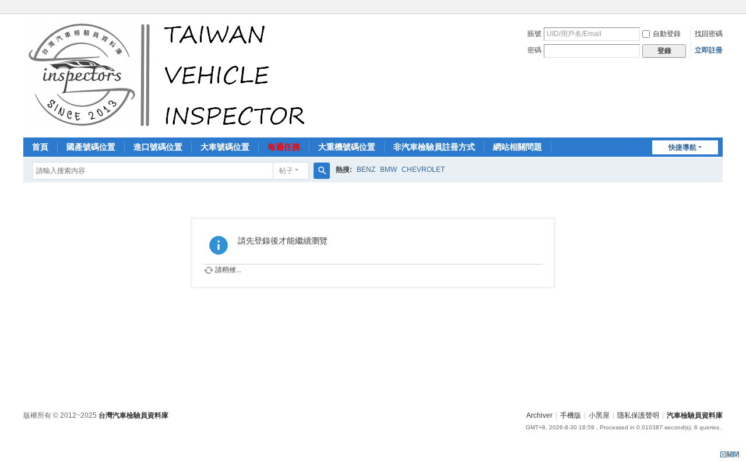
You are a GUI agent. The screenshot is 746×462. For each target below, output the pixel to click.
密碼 (534, 50)
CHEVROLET (423, 169)
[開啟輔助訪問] (720, 8)
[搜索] (322, 171)
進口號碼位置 (157, 146)
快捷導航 (682, 147)
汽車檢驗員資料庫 (695, 415)
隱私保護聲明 (638, 415)
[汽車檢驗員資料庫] (169, 74)
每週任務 (284, 146)
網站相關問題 (517, 146)
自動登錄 (667, 34)
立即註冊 (709, 50)
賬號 (534, 34)
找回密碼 (709, 34)
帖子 (286, 171)
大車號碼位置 (224, 146)
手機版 (570, 415)
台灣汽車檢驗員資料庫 (133, 415)
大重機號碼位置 (346, 146)
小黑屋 (599, 415)
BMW (388, 169)
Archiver (539, 415)
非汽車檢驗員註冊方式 (434, 146)
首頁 (40, 146)
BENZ (366, 169)
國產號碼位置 (90, 146)
